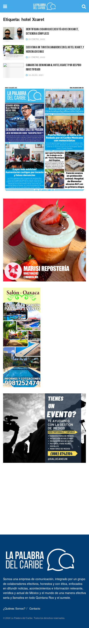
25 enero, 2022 (36, 39)
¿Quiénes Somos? (14, 608)
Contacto (34, 608)
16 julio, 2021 (36, 75)
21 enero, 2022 (36, 57)
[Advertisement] (44, 495)
